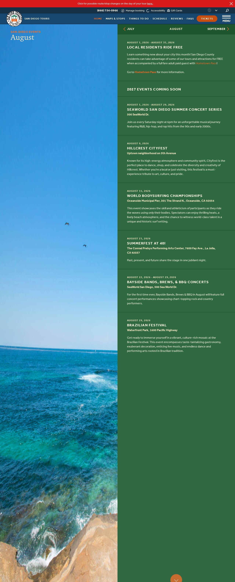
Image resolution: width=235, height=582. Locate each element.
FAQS (190, 18)
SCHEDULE (160, 18)
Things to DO (139, 18)
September (216, 29)
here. (150, 3)
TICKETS (207, 18)
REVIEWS (177, 18)
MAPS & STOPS (115, 18)
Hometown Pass (206, 63)
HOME (98, 18)
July (130, 29)
